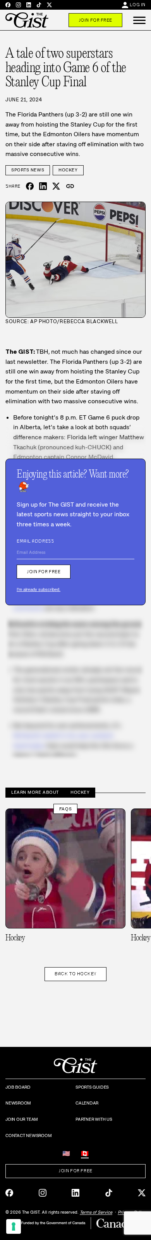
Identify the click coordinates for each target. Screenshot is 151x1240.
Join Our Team (21, 1119)
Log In (138, 4)
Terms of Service (96, 1212)
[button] (139, 20)
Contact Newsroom (28, 1135)
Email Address (35, 541)
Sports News (27, 170)
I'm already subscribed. (38, 589)
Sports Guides (92, 1087)
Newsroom (18, 1103)
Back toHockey (75, 973)
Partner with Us (94, 1119)
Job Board (18, 1087)
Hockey (67, 170)
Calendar (87, 1103)
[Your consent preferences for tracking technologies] (13, 1226)
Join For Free (95, 20)
